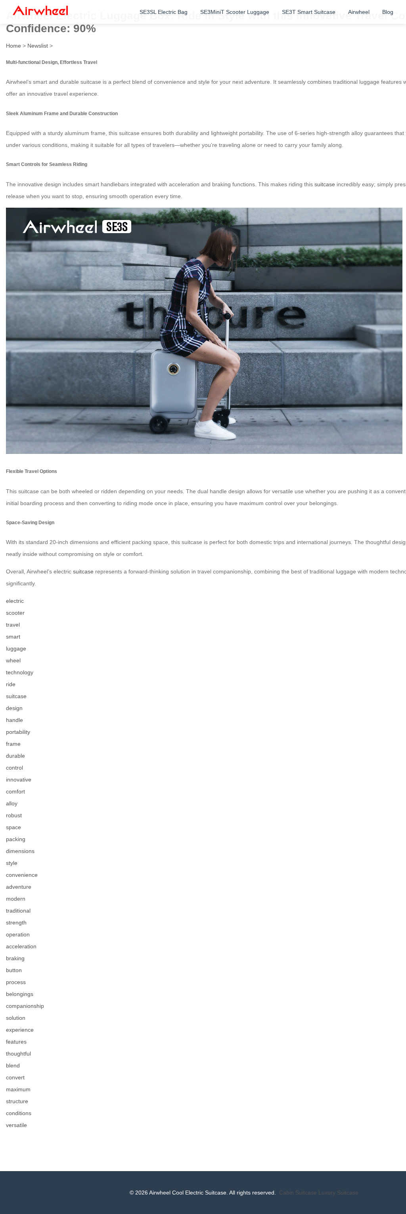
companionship (25, 1006)
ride (10, 684)
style (11, 863)
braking (15, 958)
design (14, 708)
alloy (11, 803)
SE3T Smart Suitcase (308, 12)
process (16, 982)
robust (14, 815)
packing (15, 839)
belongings (19, 994)
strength (16, 922)
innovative (18, 779)
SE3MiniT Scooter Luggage (234, 12)
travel (13, 624)
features (16, 1041)
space (13, 827)
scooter (15, 613)
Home (13, 45)
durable (15, 756)
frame (13, 744)
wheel (13, 660)
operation (18, 934)
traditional (18, 910)
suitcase (324, 184)
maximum (18, 1089)
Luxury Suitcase (338, 1192)
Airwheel (359, 12)
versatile (16, 1125)
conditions (18, 1113)
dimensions (20, 851)
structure (17, 1101)
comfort (15, 791)
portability (18, 732)
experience (20, 1030)
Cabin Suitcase (298, 1192)
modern (15, 899)
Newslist (37, 45)
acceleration (21, 946)
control (14, 767)
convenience (22, 875)
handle (14, 720)
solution (15, 1018)
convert (15, 1077)
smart (13, 636)
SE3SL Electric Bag (164, 12)
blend (13, 1065)
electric (15, 601)
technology (19, 672)
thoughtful (18, 1053)
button (14, 970)
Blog (387, 12)
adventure (18, 887)
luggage (16, 648)
